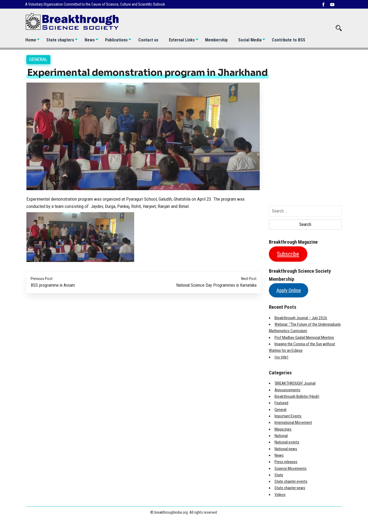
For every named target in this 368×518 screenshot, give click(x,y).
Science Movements (291, 468)
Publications (116, 39)
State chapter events (291, 481)
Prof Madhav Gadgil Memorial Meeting (304, 337)
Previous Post (42, 278)
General (38, 59)
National (281, 435)
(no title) (281, 357)
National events (287, 442)
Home (30, 39)
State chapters (60, 39)
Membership (216, 39)
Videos (280, 494)
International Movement (293, 422)
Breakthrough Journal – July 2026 (301, 317)
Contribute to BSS (288, 39)
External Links (182, 39)
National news (286, 448)
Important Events (288, 416)
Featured (281, 402)
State (279, 475)
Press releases (286, 461)
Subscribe (288, 254)
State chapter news (290, 487)
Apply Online (288, 290)
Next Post (248, 278)
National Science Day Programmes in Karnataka (216, 285)
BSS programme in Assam (53, 285)
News (90, 39)
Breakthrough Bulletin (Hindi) (297, 396)
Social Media (250, 39)
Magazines (283, 429)
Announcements (287, 390)
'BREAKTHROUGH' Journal (295, 383)
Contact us (148, 39)
